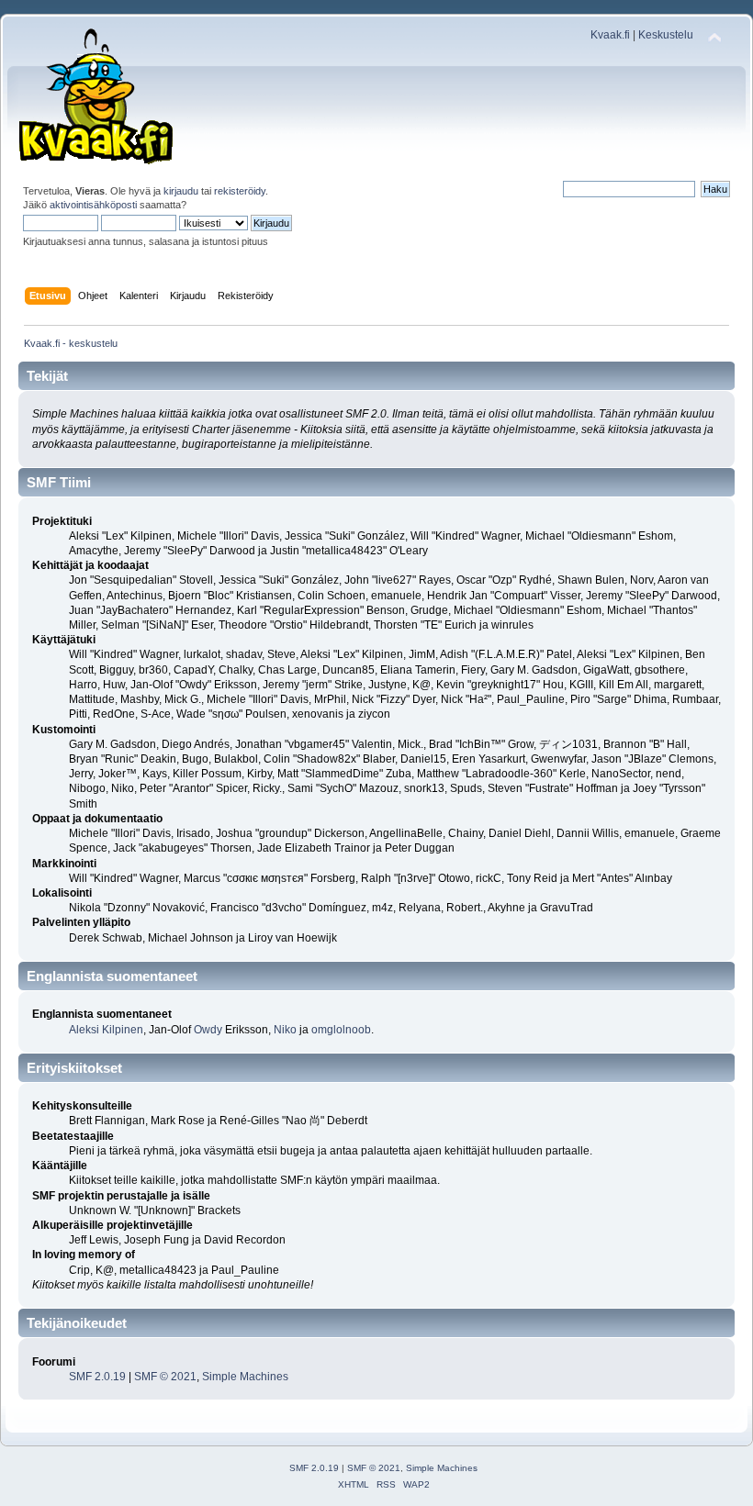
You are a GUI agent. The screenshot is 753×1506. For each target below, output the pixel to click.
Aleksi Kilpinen (106, 1029)
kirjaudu (180, 190)
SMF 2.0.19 (97, 1376)
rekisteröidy (239, 190)
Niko (285, 1029)
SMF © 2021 (165, 1376)
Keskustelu (665, 34)
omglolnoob (341, 1029)
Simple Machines (245, 1376)
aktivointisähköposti (93, 204)
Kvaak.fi (610, 34)
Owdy (208, 1029)
